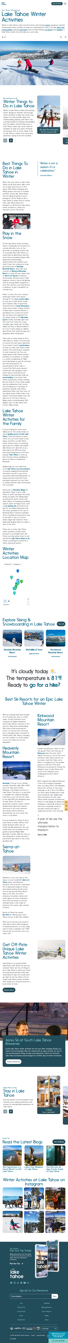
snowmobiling (8, 377)
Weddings (47, 1303)
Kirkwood (41, 753)
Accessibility (13, 1338)
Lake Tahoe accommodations (18, 469)
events (47, 25)
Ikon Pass (6, 915)
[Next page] (11, 140)
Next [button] (55, 1296)
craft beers (23, 30)
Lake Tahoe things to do (20, 538)
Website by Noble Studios (51, 1336)
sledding (60, 30)
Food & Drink (21, 1311)
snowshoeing (24, 345)
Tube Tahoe (13, 455)
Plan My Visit (21, 1319)
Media (47, 1315)
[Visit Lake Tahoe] (3, 3)
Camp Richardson (22, 306)
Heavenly (6, 783)
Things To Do (21, 1307)
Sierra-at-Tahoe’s (11, 276)
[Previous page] (5, 140)
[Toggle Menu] (65, 4)
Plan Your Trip (15, 1263)
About (47, 1319)
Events (21, 1315)
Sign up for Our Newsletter (34, 1290)
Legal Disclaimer (41, 1335)
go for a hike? (44, 685)
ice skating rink (10, 506)
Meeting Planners (47, 1307)
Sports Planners (46, 1311)
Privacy (33, 1335)
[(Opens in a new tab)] (13, 1198)
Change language (45, 1331)
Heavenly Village (19, 490)
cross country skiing (21, 299)
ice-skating (49, 30)
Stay (21, 1303)
